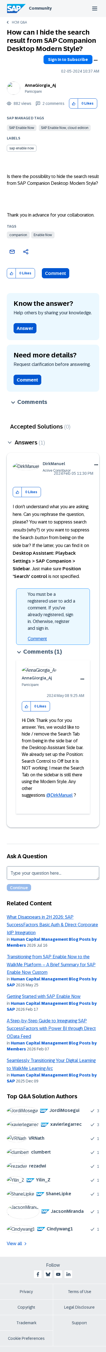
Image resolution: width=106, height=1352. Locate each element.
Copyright (26, 1307)
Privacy (26, 1291)
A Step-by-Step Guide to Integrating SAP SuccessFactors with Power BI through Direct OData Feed (51, 1028)
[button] (73, 104)
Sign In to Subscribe (68, 59)
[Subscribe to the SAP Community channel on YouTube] (58, 1274)
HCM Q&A (19, 22)
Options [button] (95, 60)
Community (40, 8)
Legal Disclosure (79, 1307)
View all (14, 1243)
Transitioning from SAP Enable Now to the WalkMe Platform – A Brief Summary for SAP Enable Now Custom (51, 964)
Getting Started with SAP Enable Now (44, 996)
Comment (55, 273)
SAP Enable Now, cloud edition (64, 128)
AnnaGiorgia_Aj (40, 85)
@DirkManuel (59, 795)
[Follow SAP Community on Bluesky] (48, 1274)
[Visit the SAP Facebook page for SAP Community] (38, 1274)
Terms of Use (79, 1291)
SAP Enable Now (21, 128)
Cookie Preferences (26, 1338)
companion (18, 235)
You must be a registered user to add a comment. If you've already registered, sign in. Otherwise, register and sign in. (51, 611)
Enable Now (43, 235)
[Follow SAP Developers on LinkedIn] (68, 1274)
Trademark (26, 1323)
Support (79, 1323)
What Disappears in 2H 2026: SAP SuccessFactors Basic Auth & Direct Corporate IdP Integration (52, 925)
